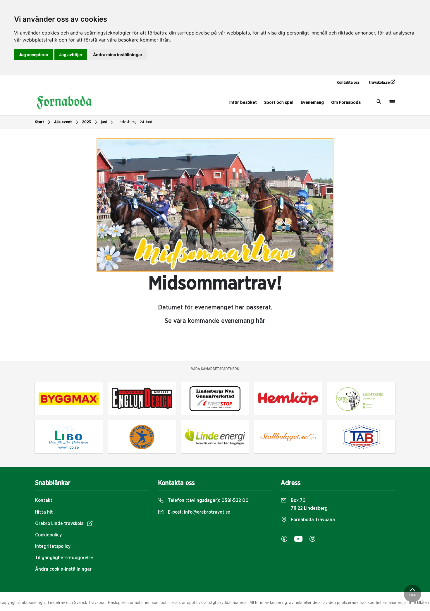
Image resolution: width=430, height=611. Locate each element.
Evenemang (312, 102)
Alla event (63, 122)
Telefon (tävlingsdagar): (208, 500)
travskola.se (380, 83)
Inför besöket (243, 102)
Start (39, 122)
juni (104, 122)
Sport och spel (278, 102)
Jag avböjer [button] (70, 54)
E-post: (198, 512)
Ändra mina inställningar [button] (117, 54)
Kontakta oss (348, 83)
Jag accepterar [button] (34, 54)
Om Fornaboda (346, 102)
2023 (86, 122)
